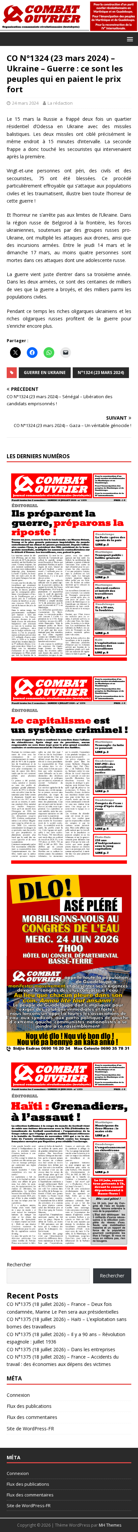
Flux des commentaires (32, 1417)
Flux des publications (29, 1406)
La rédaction (60, 103)
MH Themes (110, 1525)
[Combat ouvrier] (69, 28)
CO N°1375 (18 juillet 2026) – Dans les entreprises (61, 1349)
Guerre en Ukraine (45, 372)
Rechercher (19, 1264)
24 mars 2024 (25, 103)
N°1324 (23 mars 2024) (101, 372)
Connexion (18, 1395)
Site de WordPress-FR (30, 1428)
